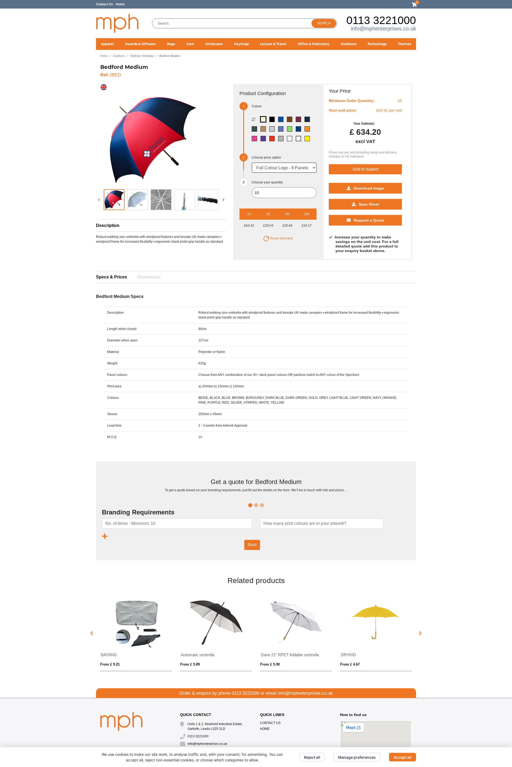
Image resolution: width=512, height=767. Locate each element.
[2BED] (264, 119)
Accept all (402, 757)
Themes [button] (404, 44)
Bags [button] (171, 44)
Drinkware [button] (214, 44)
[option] (136, 633)
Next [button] (420, 633)
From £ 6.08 (270, 664)
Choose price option (266, 157)
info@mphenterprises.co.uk (383, 29)
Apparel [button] (107, 44)
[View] (114, 199)
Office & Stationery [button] (313, 44)
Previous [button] (92, 633)
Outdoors (119, 55)
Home (120, 4)
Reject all (312, 757)
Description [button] (107, 225)
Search (324, 23)
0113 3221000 (381, 20)
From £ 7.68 (190, 664)
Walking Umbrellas (142, 55)
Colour (257, 106)
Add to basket (365, 169)
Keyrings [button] (241, 44)
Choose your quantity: (267, 182)
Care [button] (190, 44)
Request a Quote (368, 220)
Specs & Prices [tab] (111, 277)
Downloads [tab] (149, 277)
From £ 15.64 (111, 664)
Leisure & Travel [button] (273, 44)
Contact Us (104, 4)
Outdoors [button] (348, 44)
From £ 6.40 (350, 664)
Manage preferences (357, 757)
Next (252, 544)
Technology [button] (377, 44)
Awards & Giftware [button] (140, 44)
